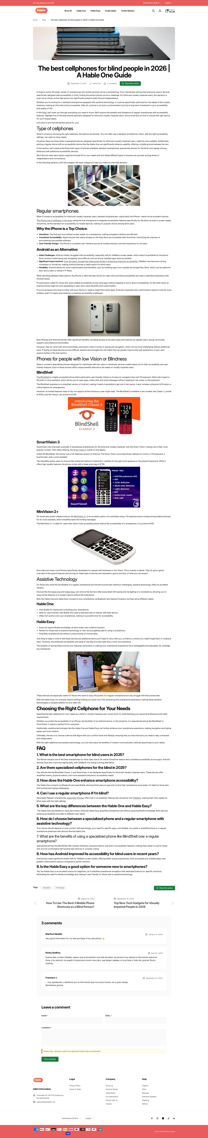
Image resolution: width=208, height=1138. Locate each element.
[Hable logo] (38, 1082)
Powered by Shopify (169, 1131)
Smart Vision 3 (79, 450)
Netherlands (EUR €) (151, 3)
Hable (161, 1131)
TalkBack (137, 798)
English (168, 3)
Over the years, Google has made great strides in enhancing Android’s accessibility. (101, 261)
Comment (47, 1028)
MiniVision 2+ (80, 516)
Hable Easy (70, 592)
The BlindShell (43, 377)
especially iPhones (75, 798)
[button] (153, 11)
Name (45, 1016)
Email (108, 1016)
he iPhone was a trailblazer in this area (55, 220)
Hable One (56, 592)
